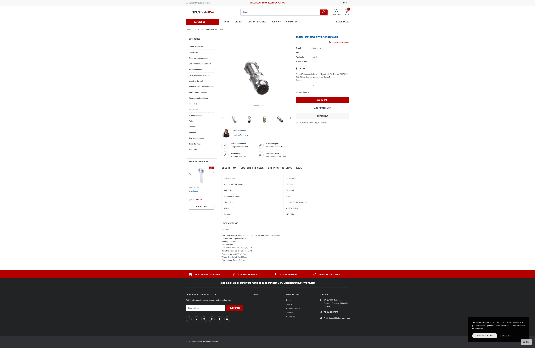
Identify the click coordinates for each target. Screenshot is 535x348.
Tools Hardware (195, 144)
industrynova (194, 187)
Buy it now (322, 116)
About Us (276, 21)
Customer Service (257, 21)
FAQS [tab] (299, 168)
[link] (189, 319)
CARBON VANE (342, 21)
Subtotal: (299, 92)
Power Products (195, 115)
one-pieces (193, 191)
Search (238, 21)
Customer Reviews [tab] (252, 168)
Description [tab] (229, 168)
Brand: (298, 48)
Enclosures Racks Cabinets (200, 64)
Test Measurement (196, 138)
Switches (192, 132)
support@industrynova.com (199, 3)
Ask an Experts (240, 135)
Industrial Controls (196, 81)
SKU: (298, 52)
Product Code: (301, 61)
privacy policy (505, 335)
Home (226, 21)
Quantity (299, 80)
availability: (300, 57)
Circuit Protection (196, 47)
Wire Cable (193, 150)
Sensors (192, 127)
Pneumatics (193, 110)
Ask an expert (331, 312)
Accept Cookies (485, 335)
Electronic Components (198, 58)
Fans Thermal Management (200, 75)
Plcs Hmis (193, 104)
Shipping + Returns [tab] (280, 168)
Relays (191, 121)
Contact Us (292, 21)
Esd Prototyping (195, 69)
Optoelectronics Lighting (198, 98)
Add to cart (202, 206)
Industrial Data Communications (201, 87)
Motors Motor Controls (198, 92)
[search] (324, 12)
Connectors (193, 52)
